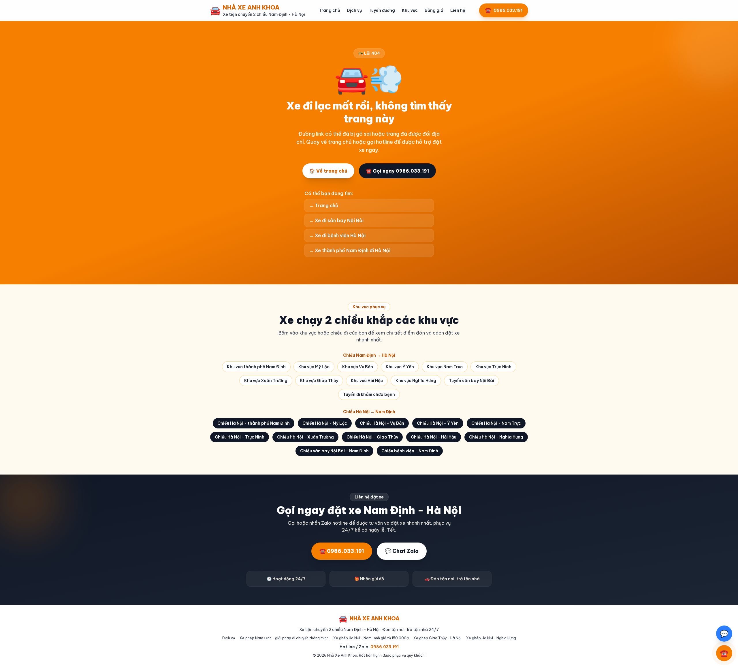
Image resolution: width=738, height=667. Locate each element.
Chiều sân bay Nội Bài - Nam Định (334, 451)
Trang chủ (329, 10)
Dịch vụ (354, 10)
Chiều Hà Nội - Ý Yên (438, 423)
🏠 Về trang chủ (328, 171)
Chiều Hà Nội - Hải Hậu (433, 437)
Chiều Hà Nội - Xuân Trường (305, 437)
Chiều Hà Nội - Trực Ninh (239, 437)
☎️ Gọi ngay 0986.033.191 (397, 171)
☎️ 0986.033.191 (341, 551)
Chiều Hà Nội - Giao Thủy (372, 437)
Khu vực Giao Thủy (319, 380)
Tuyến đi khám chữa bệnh (369, 394)
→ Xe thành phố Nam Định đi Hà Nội (349, 250)
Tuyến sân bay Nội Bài (471, 380)
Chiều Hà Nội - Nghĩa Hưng (496, 437)
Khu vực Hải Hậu (367, 380)
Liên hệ (457, 10)
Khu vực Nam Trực (445, 366)
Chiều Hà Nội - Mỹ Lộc (324, 423)
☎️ (724, 653)
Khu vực (410, 10)
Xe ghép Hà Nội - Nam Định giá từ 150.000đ (371, 638)
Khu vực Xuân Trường (265, 380)
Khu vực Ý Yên (400, 366)
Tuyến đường (382, 10)
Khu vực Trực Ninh (493, 366)
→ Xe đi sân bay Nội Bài (336, 220)
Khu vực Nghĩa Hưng (416, 380)
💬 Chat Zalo (402, 551)
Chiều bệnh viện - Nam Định (409, 451)
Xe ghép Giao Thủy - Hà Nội (437, 638)
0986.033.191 (384, 646)
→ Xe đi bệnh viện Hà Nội (337, 235)
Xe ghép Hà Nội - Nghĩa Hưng (491, 638)
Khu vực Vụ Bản (357, 366)
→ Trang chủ (323, 205)
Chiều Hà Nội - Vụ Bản (382, 423)
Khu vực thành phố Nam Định (256, 366)
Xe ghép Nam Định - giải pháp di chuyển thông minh (284, 638)
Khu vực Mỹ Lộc (314, 366)
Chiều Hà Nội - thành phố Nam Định (253, 423)
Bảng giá (434, 10)
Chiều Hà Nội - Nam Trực (496, 423)
